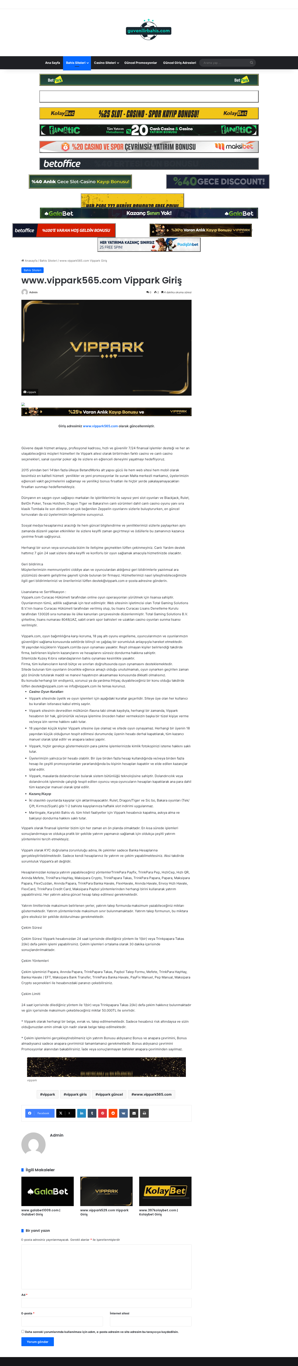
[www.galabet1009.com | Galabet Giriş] (47, 1191)
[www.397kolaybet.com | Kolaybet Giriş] (165, 1191)
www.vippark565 (96, 426)
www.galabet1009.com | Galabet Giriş (40, 1212)
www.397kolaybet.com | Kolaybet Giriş (158, 1212)
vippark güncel (110, 1094)
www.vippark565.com (153, 1094)
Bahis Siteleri (76, 62)
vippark (48, 1094)
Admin (33, 292)
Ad (24, 1295)
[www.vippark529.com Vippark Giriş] (106, 1191)
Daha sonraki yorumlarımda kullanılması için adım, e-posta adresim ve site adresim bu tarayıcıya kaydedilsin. (102, 1332)
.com (114, 426)
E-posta (27, 1313)
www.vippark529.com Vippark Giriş (104, 1212)
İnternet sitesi (119, 1313)
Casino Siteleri (105, 62)
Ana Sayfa (52, 62)
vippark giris (76, 1094)
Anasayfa (30, 260)
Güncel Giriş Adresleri (179, 62)
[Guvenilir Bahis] (148, 30)
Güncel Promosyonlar (140, 62)
